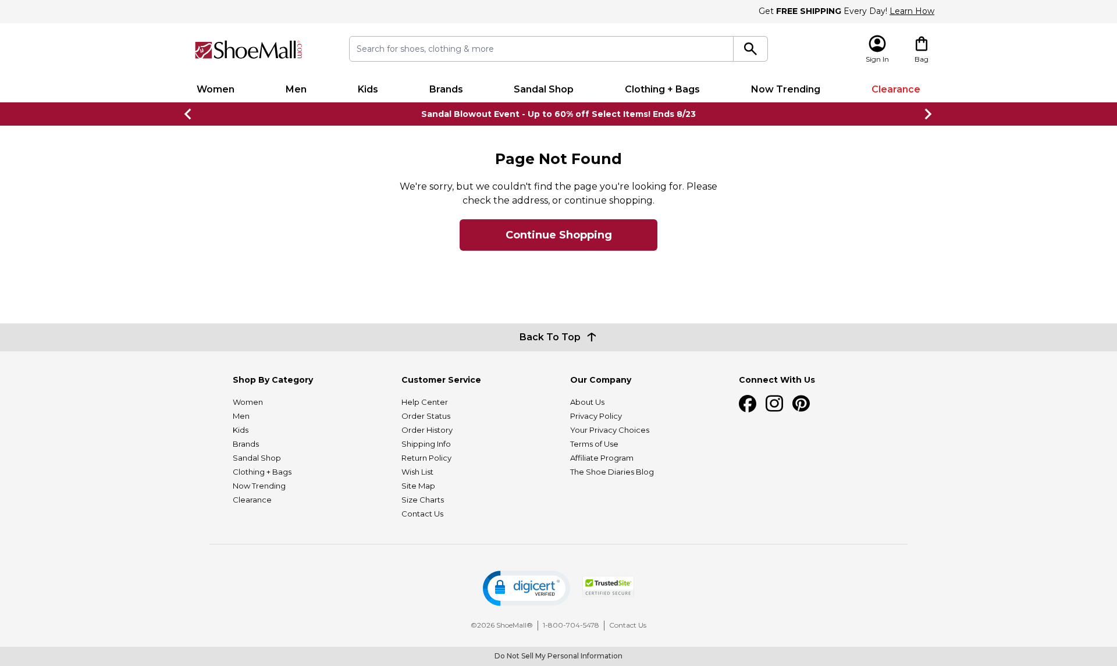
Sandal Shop (544, 89)
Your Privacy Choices (609, 429)
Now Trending (785, 89)
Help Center (424, 402)
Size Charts (422, 499)
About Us (587, 402)
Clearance (895, 89)
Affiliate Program (602, 457)
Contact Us (422, 513)
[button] (526, 588)
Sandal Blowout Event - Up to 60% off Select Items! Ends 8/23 (558, 114)
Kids (368, 89)
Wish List (417, 471)
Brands (446, 89)
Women (215, 89)
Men (296, 89)
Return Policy (426, 457)
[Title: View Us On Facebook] (747, 403)
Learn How (912, 11)
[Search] (751, 49)
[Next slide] (928, 114)
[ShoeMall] (248, 50)
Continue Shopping (559, 235)
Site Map (418, 485)
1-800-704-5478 (571, 625)
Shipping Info (426, 443)
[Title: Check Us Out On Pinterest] (801, 403)
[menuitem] (215, 89)
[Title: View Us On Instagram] (774, 403)
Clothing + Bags (662, 89)
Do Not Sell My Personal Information (558, 655)
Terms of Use (594, 443)
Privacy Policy (596, 416)
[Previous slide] (188, 114)
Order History (427, 429)
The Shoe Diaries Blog (612, 471)
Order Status (425, 416)
